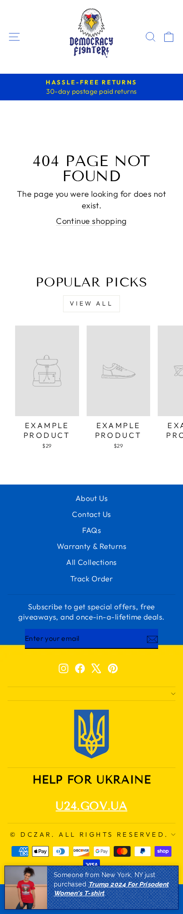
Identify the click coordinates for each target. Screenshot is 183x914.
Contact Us (91, 514)
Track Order (91, 578)
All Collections (91, 562)
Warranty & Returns (91, 546)
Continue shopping (91, 221)
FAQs (91, 530)
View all (91, 303)
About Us (92, 498)
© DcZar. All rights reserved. (89, 834)
